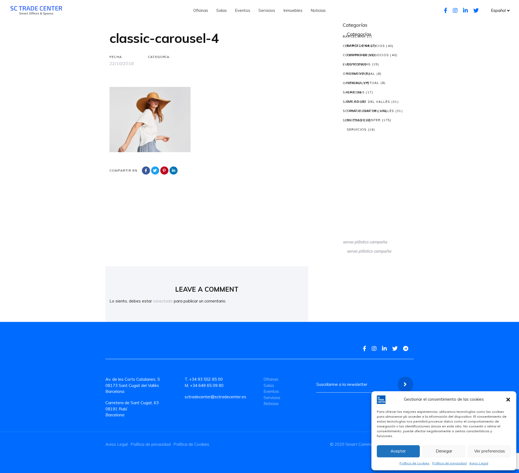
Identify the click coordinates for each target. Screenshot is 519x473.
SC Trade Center (360, 111)
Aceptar (398, 451)
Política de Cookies (191, 444)
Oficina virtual (359, 74)
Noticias (271, 403)
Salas (349, 92)
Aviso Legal (478, 463)
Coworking (355, 55)
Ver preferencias (489, 451)
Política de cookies (415, 463)
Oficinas (352, 83)
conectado (163, 301)
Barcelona (354, 36)
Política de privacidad (449, 463)
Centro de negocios (364, 46)
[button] (508, 399)
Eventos (351, 64)
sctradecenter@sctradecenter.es (215, 396)
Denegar (444, 451)
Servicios (353, 120)
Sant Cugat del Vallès (366, 102)
